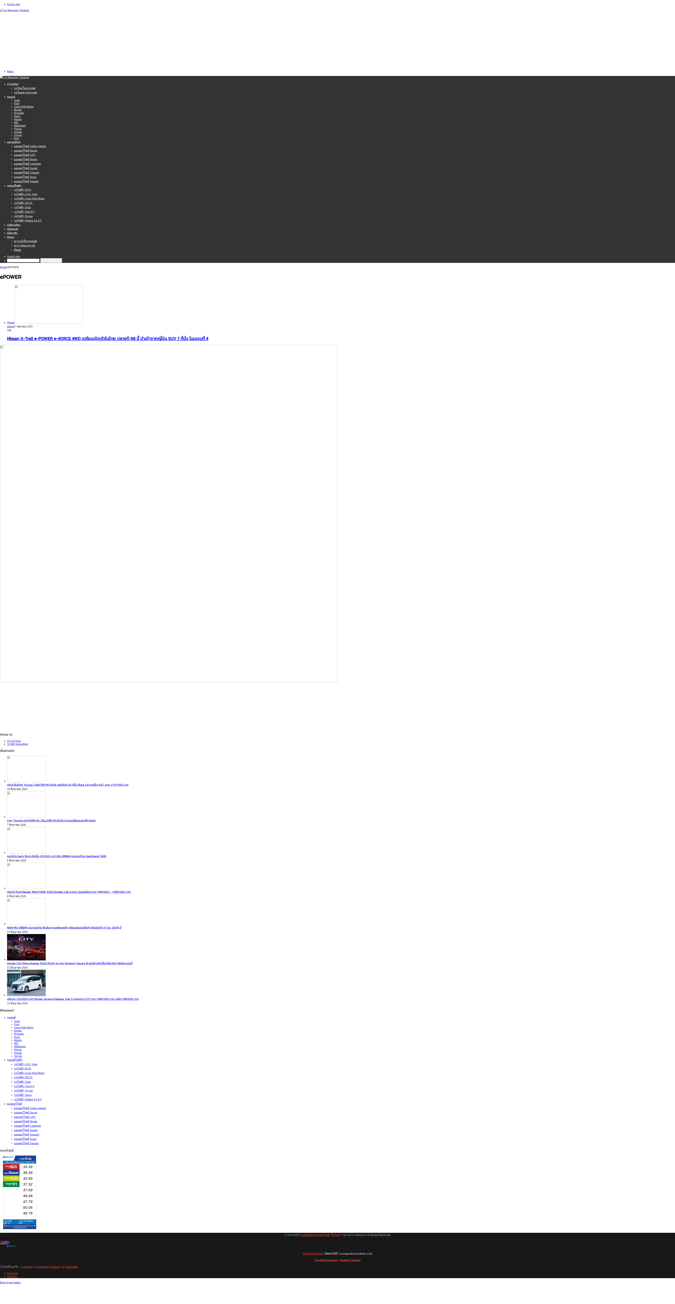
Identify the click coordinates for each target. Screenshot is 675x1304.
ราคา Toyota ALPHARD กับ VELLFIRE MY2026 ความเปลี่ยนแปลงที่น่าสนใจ (51, 820)
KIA (16, 138)
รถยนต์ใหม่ (307, 1234)
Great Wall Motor (24, 106)
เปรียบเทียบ (14, 225)
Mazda (18, 119)
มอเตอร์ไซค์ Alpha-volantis (30, 146)
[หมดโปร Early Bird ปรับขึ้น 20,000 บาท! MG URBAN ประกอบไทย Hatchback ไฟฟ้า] (26, 852)
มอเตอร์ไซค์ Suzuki (25, 168)
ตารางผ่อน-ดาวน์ (24, 245)
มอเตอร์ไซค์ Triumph (26, 172)
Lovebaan (26, 1266)
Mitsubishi (20, 125)
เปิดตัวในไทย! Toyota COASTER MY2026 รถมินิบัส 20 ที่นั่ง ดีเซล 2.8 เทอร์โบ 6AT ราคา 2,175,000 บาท (67, 785)
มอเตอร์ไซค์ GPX (25, 155)
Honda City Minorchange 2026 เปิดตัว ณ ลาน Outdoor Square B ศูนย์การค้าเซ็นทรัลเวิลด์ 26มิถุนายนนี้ (69, 963)
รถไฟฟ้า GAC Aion (25, 194)
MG (16, 122)
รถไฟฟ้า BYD (22, 189)
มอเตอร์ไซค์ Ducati (25, 150)
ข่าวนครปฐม (70, 1266)
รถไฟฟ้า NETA (23, 203)
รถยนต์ (11, 97)
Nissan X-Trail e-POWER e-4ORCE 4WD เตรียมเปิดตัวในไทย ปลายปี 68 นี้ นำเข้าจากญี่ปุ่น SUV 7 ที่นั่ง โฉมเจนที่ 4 (107, 338)
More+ (11, 237)
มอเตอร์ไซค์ (13, 142)
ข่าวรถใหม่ (12, 84)
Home (3, 267)
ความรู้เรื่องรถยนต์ (25, 241)
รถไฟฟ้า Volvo (23, 1095)
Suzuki (18, 131)
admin (10, 326)
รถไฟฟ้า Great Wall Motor (29, 198)
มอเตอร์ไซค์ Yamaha (26, 181)
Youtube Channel (349, 1260)
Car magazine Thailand (47, 1266)
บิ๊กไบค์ (335, 1234)
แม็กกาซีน (12, 233)
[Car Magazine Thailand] (14, 10)
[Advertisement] (337, 38)
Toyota (18, 135)
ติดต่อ (17, 249)
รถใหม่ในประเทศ (25, 88)
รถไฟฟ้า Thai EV (24, 211)
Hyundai (19, 112)
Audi (17, 100)
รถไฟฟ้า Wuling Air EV (28, 220)
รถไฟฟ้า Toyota (23, 216)
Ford (16, 103)
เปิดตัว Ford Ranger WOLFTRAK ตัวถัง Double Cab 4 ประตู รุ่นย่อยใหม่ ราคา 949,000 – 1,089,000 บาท (69, 892)
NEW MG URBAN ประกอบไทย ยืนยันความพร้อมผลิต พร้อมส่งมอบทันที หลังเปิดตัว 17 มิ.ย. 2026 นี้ (64, 927)
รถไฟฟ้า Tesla (22, 207)
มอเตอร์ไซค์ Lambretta (27, 163)
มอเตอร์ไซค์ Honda (25, 159)
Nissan (18, 128)
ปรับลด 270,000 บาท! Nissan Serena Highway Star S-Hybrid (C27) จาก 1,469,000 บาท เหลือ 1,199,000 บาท (73, 999)
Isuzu (17, 116)
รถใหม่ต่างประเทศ (25, 92)
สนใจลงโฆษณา (314, 1253)
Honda (18, 109)
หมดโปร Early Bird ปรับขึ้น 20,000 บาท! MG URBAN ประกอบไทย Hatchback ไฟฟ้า (57, 856)
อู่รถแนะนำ (12, 229)
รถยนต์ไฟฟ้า (14, 186)
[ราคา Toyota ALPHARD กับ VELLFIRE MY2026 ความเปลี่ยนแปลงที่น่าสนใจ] (26, 816)
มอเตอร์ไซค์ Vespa (25, 176)
